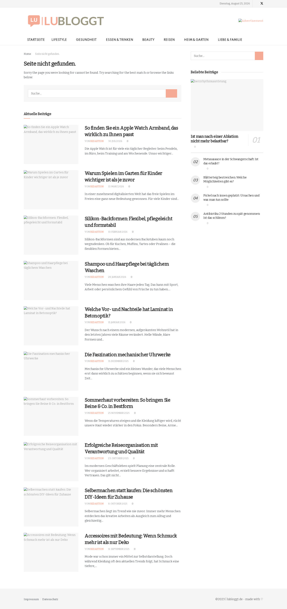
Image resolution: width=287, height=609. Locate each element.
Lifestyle (59, 39)
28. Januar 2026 (117, 277)
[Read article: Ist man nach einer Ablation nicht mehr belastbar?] (227, 105)
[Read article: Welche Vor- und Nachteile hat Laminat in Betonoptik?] (51, 325)
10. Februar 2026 (117, 232)
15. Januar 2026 (116, 322)
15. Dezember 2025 (118, 361)
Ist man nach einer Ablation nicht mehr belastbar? (214, 139)
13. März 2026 (116, 186)
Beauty (148, 39)
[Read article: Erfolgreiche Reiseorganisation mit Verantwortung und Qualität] (51, 461)
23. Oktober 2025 (118, 458)
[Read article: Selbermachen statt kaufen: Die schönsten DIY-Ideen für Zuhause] (51, 506)
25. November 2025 (118, 413)
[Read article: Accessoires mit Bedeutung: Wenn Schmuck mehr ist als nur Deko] (51, 552)
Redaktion (97, 141)
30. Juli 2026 (115, 141)
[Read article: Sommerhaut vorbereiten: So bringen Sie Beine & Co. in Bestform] (51, 416)
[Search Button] (261, 40)
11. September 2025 (118, 549)
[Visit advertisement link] (250, 21)
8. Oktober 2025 (117, 503)
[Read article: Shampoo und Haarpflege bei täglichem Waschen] (51, 280)
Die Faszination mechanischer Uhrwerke (128, 355)
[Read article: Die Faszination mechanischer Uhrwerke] (51, 371)
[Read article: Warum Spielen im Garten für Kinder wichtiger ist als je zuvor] (51, 189)
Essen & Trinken (119, 39)
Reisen (169, 39)
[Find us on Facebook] (256, 3)
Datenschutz (50, 599)
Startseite (36, 39)
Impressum (31, 599)
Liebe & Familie (230, 39)
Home (27, 53)
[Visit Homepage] (66, 20)
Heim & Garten (196, 39)
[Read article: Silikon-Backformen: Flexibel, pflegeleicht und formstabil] (51, 235)
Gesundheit (86, 39)
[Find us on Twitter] (261, 3)
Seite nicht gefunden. (47, 53)
